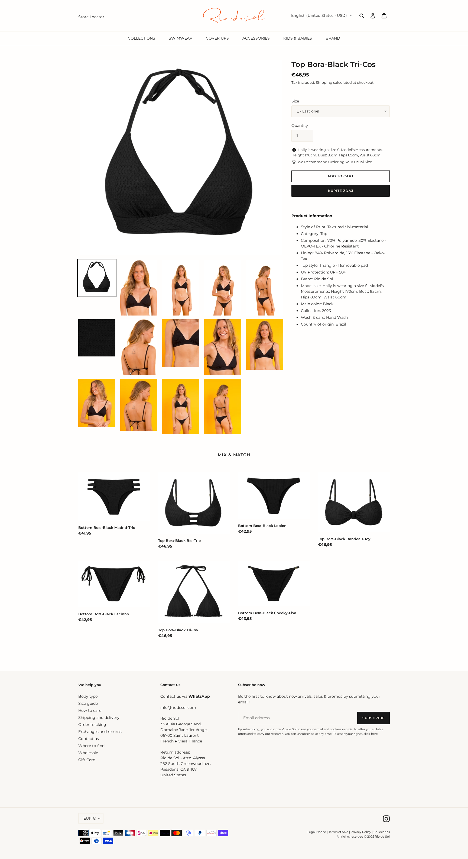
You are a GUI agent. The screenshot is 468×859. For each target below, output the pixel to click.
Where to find (91, 745)
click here (370, 734)
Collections (381, 832)
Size (295, 101)
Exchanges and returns (100, 731)
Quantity (299, 125)
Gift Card (86, 759)
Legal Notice (316, 832)
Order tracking (92, 724)
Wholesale (88, 752)
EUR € (89, 818)
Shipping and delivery (98, 717)
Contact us (88, 738)
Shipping (324, 82)
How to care (89, 710)
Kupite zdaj (340, 191)
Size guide (88, 703)
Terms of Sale (338, 832)
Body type (88, 696)
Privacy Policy (361, 832)
